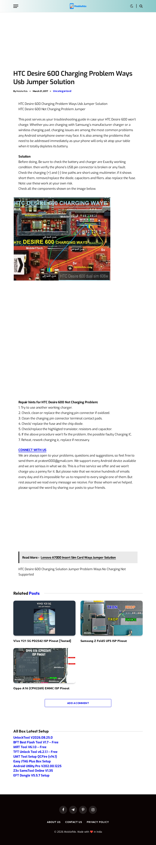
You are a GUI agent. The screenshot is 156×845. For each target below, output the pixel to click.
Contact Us (73, 821)
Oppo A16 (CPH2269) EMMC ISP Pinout (41, 688)
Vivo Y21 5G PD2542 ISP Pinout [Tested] (42, 641)
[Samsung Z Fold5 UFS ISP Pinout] (111, 618)
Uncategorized (62, 91)
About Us (53, 821)
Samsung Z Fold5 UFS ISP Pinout (103, 641)
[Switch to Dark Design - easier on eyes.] (131, 6)
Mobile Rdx (22, 91)
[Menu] (15, 6)
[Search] (141, 6)
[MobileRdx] (78, 6)
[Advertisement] (78, 41)
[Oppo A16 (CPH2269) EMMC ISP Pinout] (44, 665)
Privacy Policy (98, 821)
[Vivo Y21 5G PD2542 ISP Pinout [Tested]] (44, 618)
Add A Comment (78, 703)
